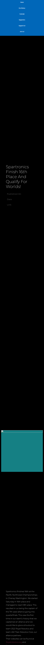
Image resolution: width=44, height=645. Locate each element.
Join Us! (22, 31)
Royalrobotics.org (14, 642)
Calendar (22, 14)
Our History (22, 8)
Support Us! (22, 25)
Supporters (22, 20)
